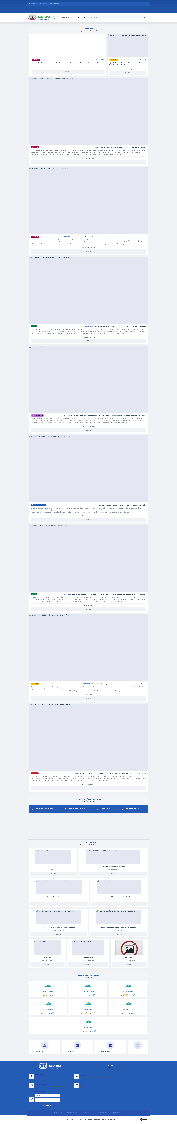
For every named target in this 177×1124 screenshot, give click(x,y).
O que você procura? (78, 17)
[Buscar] (144, 17)
